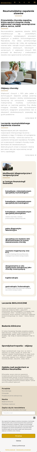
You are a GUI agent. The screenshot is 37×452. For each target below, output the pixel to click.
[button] (34, 418)
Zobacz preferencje (18, 445)
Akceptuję (18, 436)
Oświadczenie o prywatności (23, 449)
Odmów (18, 441)
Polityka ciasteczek (10, 449)
